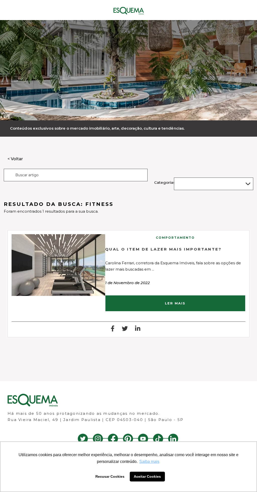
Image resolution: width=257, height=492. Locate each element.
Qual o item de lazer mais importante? (163, 249)
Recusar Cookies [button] (109, 476)
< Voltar (15, 158)
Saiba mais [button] (149, 461)
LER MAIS (175, 303)
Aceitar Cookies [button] (147, 476)
